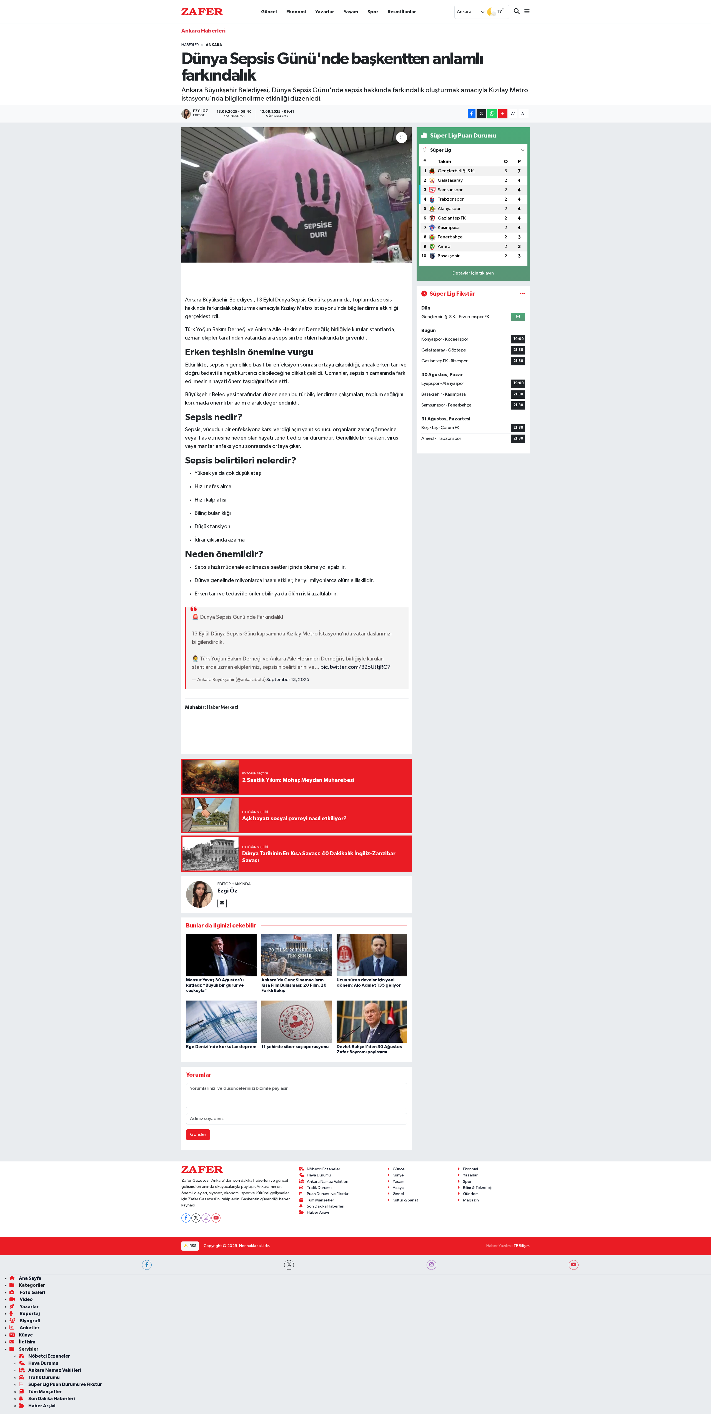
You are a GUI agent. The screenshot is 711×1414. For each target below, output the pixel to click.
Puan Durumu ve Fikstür (328, 1194)
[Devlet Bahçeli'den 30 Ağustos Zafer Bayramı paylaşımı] (372, 1021)
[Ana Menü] (525, 12)
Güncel (269, 11)
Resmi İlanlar (402, 11)
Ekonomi (296, 11)
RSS (192, 1246)
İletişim (27, 1342)
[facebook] (147, 1265)
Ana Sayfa (30, 1278)
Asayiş (398, 1188)
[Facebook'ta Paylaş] (471, 113)
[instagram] (431, 1265)
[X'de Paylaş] (481, 113)
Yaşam (351, 11)
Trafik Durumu (319, 1188)
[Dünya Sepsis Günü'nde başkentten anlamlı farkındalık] (296, 195)
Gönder (198, 1134)
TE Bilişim (522, 1246)
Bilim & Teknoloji (477, 1188)
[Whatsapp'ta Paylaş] (492, 113)
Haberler (190, 45)
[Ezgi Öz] (199, 894)
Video (26, 1299)
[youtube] (574, 1265)
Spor (372, 11)
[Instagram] (206, 1218)
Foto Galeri (32, 1292)
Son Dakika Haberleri (325, 1206)
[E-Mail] (222, 903)
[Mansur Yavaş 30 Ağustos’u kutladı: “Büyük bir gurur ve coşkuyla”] (221, 954)
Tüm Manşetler (320, 1200)
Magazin (471, 1200)
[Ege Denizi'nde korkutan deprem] (221, 1021)
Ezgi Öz (227, 891)
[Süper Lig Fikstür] (522, 293)
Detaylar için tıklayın (473, 273)
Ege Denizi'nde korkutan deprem (221, 1046)
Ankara (214, 45)
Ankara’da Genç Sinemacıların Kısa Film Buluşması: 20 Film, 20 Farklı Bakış (294, 985)
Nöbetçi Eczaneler (323, 1169)
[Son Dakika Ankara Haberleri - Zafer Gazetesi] (202, 11)
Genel (398, 1194)
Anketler (29, 1327)
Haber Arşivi (318, 1212)
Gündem (471, 1194)
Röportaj (29, 1313)
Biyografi (29, 1320)
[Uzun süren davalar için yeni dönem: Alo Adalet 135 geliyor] (372, 954)
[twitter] (289, 1265)
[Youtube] (216, 1218)
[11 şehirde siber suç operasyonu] (296, 1021)
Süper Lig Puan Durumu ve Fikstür (65, 1384)
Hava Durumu (319, 1175)
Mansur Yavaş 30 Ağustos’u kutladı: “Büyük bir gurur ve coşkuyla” (215, 985)
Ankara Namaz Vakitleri (327, 1181)
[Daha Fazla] (502, 113)
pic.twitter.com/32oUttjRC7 (355, 667)
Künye (398, 1175)
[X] (196, 1218)
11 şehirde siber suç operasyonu (295, 1046)
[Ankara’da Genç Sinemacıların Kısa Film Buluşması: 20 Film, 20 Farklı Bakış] (296, 954)
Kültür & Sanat (405, 1200)
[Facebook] (186, 1218)
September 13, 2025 (287, 679)
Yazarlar (324, 11)
